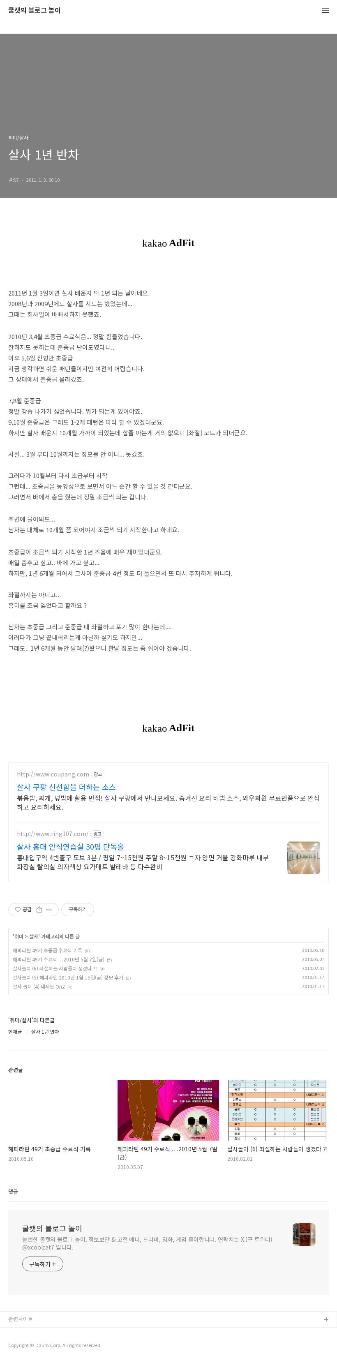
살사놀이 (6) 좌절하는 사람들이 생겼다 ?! (55, 968)
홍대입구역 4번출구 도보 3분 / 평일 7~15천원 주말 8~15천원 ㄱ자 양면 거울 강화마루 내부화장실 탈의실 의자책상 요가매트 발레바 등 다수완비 (143, 861)
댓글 (13, 1191)
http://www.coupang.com (53, 774)
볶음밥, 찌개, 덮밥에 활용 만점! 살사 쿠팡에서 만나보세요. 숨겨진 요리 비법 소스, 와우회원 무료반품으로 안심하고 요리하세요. (168, 802)
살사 (33, 936)
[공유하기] (39, 909)
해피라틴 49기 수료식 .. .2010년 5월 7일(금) (58, 959)
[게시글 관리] (49, 909)
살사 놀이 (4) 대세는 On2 (39, 986)
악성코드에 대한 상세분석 (37, 1333)
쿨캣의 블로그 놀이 (34, 10)
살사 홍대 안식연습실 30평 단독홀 (70, 846)
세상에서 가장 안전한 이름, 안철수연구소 (55, 1346)
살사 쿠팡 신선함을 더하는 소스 (66, 787)
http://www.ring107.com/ (53, 833)
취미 (18, 936)
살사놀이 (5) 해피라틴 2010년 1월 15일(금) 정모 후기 (68, 977)
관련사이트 (20, 1319)
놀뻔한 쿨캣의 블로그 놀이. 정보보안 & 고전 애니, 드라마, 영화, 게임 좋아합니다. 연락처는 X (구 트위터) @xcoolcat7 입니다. (147, 1243)
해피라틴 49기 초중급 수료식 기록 (47, 950)
